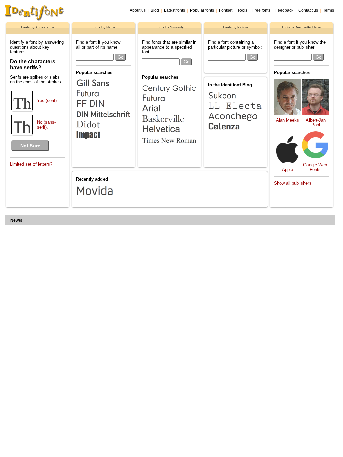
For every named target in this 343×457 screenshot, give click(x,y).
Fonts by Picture (235, 27)
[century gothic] (169, 92)
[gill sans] (103, 88)
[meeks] (287, 113)
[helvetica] (169, 134)
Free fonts (261, 10)
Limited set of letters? (31, 164)
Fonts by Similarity (170, 27)
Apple (287, 169)
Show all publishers (293, 183)
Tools (242, 10)
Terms (328, 10)
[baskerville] (169, 123)
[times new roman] (169, 144)
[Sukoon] (235, 100)
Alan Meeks (287, 120)
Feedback (284, 10)
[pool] (315, 113)
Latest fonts (174, 10)
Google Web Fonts (315, 167)
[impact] (103, 140)
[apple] (287, 161)
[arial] (169, 113)
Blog (155, 10)
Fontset (225, 10)
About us (138, 10)
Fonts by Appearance (37, 27)
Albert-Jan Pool (316, 122)
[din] (103, 108)
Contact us (308, 10)
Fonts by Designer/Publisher (301, 27)
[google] (315, 156)
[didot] (103, 129)
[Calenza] (235, 131)
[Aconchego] (235, 121)
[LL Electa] (235, 110)
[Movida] (130, 196)
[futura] (103, 98)
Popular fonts (202, 10)
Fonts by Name (103, 27)
